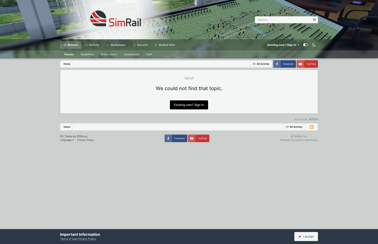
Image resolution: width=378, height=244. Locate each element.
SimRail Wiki (166, 44)
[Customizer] (305, 45)
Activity (93, 44)
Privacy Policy (85, 140)
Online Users (109, 54)
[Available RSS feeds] (311, 127)
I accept (307, 236)
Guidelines (87, 54)
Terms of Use (68, 238)
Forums (69, 54)
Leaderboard (131, 54)
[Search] (314, 19)
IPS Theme (66, 136)
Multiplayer (118, 44)
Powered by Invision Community (299, 140)
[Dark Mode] (314, 45)
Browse (72, 44)
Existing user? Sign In (282, 44)
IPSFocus (82, 136)
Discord (141, 44)
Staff (149, 54)
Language (66, 140)
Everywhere (299, 19)
